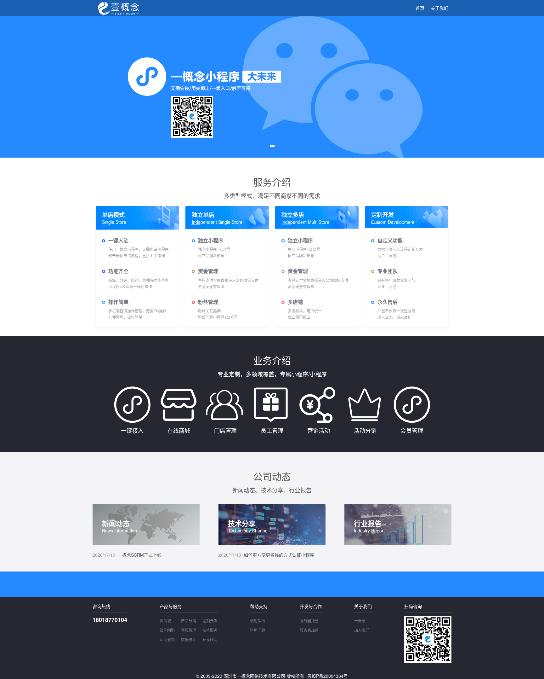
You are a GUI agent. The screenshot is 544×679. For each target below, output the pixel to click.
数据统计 (188, 639)
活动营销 (167, 639)
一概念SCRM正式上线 (127, 555)
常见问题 (257, 630)
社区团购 (167, 630)
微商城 (165, 620)
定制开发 (210, 620)
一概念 (360, 620)
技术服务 (210, 630)
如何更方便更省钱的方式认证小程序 (266, 555)
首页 (420, 8)
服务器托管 (309, 620)
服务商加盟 (309, 630)
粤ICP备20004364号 (327, 676)
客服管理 (188, 630)
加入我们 (361, 630)
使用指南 (257, 620)
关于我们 (439, 8)
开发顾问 (210, 639)
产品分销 (188, 620)
